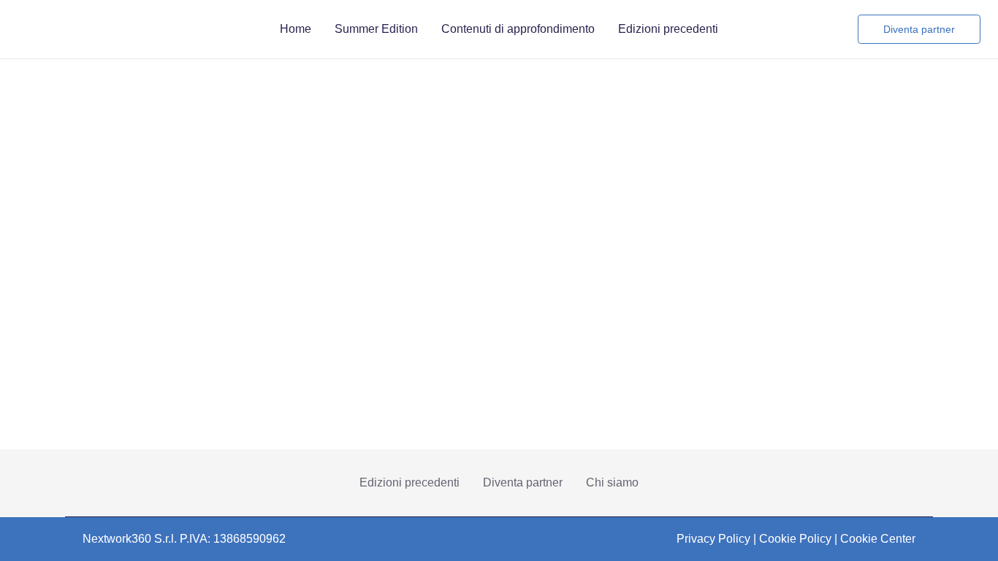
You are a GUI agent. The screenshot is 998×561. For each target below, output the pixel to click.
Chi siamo (612, 482)
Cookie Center (877, 539)
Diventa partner (523, 482)
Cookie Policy (795, 539)
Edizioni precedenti (409, 482)
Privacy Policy (713, 539)
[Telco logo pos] (77, 29)
